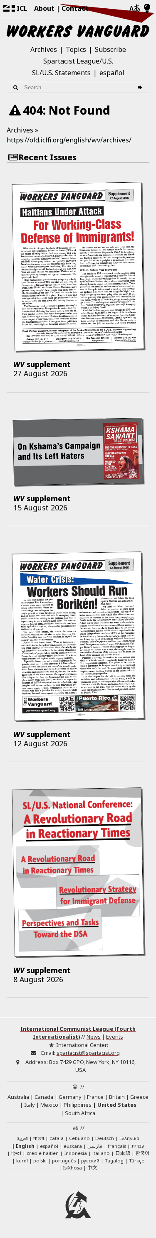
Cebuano (79, 1138)
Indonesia (75, 1153)
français (117, 1146)
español (111, 72)
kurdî (22, 1160)
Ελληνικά (129, 1138)
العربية (22, 1139)
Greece (139, 1097)
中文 (92, 1167)
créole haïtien (43, 1153)
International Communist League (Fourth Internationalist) (78, 1032)
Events (114, 1036)
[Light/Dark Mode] (147, 8)
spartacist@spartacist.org (88, 1053)
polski (40, 1160)
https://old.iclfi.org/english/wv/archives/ (69, 140)
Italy (29, 1104)
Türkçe (136, 1160)
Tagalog (114, 1160)
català (57, 1138)
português (64, 1160)
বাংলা (38, 1138)
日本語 (122, 1153)
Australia (18, 1097)
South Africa (80, 1113)
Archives (43, 49)
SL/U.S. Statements (61, 72)
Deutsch (104, 1138)
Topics (76, 49)
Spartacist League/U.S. (78, 61)
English (25, 1146)
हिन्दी (16, 1153)
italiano (101, 1153)
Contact (75, 8)
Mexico (49, 1104)
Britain (117, 1097)
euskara (73, 1146)
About (44, 8)
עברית (137, 1146)
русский (90, 1160)
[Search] (141, 87)
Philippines (78, 1104)
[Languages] (134, 9)
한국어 (142, 1153)
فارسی (94, 1146)
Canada (44, 1097)
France (95, 1097)
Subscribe (110, 49)
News (94, 1036)
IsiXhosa (72, 1167)
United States (116, 1104)
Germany (70, 1097)
